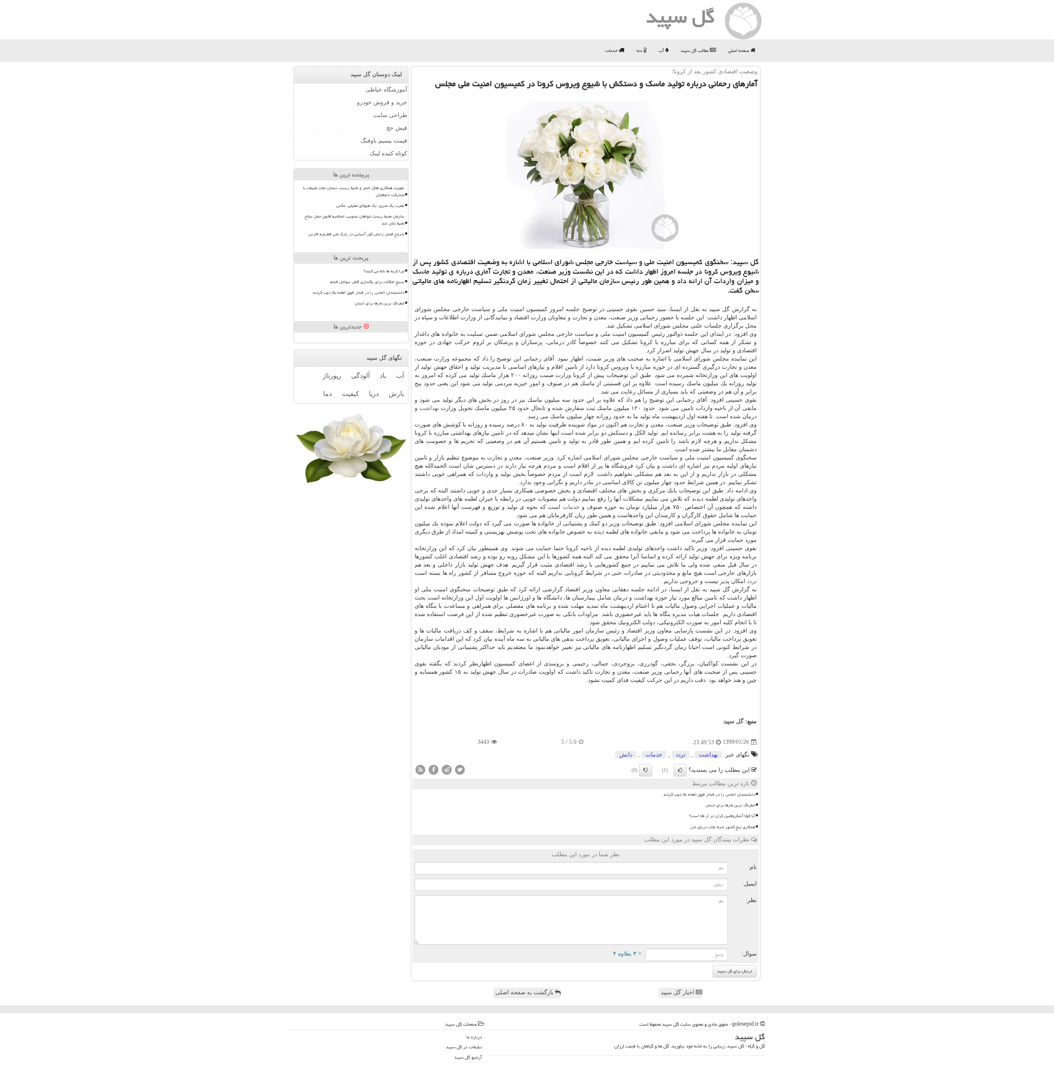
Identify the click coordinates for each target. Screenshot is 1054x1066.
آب (662, 50)
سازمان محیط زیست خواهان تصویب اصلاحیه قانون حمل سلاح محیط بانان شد (354, 219)
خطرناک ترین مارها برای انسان (730, 805)
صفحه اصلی (739, 50)
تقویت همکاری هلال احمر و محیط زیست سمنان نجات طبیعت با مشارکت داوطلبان (353, 191)
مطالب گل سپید (695, 50)
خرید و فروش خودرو (382, 102)
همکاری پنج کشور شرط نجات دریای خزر (722, 827)
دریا (374, 393)
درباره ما (474, 1037)
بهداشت (429, 408)
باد (383, 375)
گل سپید (733, 721)
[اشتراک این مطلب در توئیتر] (460, 769)
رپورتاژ (332, 375)
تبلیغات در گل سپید (464, 1047)
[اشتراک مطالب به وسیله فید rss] (420, 769)
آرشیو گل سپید (468, 1057)
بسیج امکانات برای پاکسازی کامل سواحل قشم (367, 282)
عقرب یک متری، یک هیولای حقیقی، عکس (370, 205)
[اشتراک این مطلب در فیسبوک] (433, 769)
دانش (625, 755)
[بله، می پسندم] (680, 770)
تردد (752, 581)
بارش (396, 393)
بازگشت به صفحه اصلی (525, 992)
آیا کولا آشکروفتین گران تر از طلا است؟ (722, 816)
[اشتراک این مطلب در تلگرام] (446, 769)
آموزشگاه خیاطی (386, 90)
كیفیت (350, 393)
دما (640, 50)
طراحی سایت (390, 115)
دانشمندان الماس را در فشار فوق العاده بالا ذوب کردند (709, 794)
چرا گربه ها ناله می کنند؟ (384, 271)
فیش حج (396, 128)
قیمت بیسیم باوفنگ (384, 141)
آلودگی (360, 375)
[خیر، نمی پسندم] (645, 770)
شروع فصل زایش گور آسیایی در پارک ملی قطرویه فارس (356, 234)
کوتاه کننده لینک (388, 153)
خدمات (612, 50)
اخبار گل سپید (678, 992)
